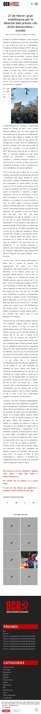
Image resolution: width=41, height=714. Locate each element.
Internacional (7, 685)
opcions (7, 707)
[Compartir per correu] (33, 503)
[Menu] (35, 4)
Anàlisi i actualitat (22, 34)
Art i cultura (6, 669)
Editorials (6, 677)
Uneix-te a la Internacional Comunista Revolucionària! (19, 636)
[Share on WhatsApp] (25, 503)
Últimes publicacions (9, 695)
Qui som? (6, 633)
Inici (4, 631)
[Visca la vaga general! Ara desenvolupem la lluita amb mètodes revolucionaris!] (29, 576)
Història (5, 682)
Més (4, 687)
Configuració (16, 711)
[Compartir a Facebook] (7, 503)
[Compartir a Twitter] (16, 503)
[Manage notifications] (36, 709)
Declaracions (7, 672)
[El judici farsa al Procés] (29, 525)
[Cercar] (31, 4)
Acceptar (6, 711)
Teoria (5, 692)
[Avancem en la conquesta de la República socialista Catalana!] (11, 576)
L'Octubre (32, 34)
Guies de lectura (8, 680)
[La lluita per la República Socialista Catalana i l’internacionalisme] (11, 525)
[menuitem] (31, 4)
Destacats (6, 675)
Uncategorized (7, 698)
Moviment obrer (8, 690)
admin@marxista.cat (10, 476)
